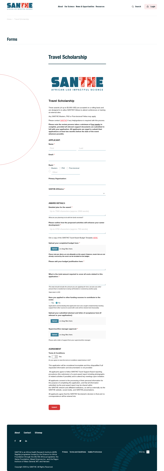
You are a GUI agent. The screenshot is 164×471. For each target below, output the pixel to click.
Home (9, 19)
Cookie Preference (95, 452)
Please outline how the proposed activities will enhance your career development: (76, 224)
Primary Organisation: (58, 178)
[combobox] (77, 193)
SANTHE (63, 120)
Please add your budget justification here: (70, 261)
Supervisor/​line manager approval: (67, 329)
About (60, 6)
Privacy (65, 452)
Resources (100, 6)
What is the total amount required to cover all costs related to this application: (76, 275)
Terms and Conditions (78, 452)
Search (138, 6)
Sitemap (38, 432)
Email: (55, 154)
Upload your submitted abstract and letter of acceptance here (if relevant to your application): (75, 314)
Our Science (69, 6)
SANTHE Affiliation (60, 189)
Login (153, 6)
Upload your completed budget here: (68, 243)
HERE (95, 238)
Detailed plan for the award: (64, 207)
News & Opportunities (85, 6)
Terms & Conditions (57, 353)
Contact (27, 432)
